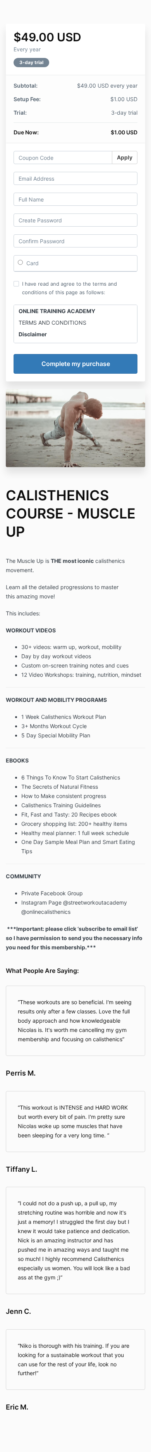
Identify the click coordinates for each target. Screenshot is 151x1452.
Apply (124, 157)
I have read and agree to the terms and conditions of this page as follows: (69, 288)
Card (32, 263)
